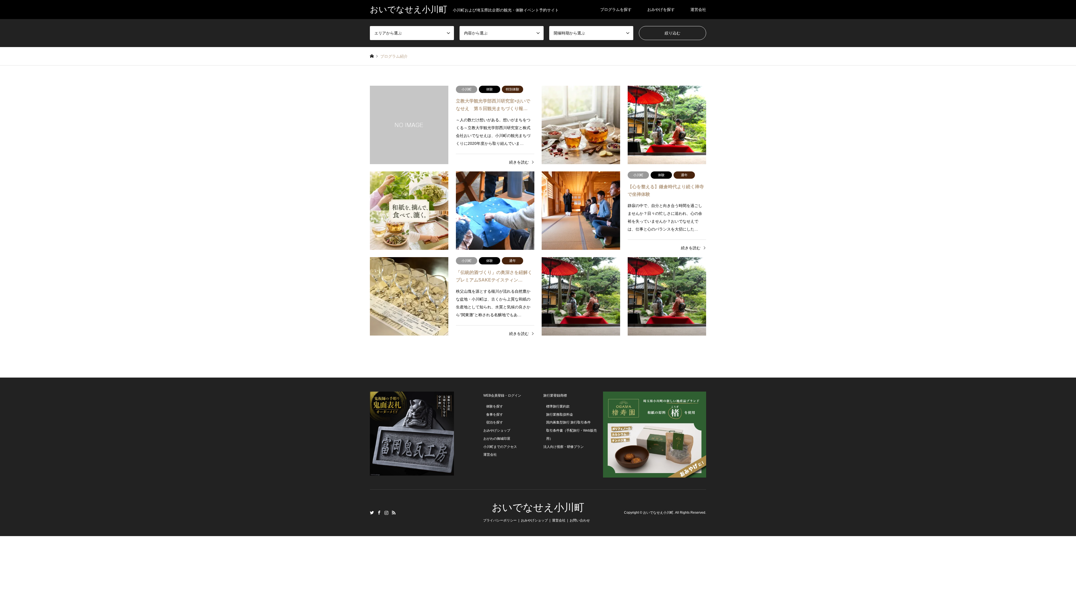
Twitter (372, 513)
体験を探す (494, 406)
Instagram (386, 513)
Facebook (379, 513)
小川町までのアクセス (500, 447)
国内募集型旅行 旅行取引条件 (568, 422)
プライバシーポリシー (500, 520)
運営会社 (698, 9)
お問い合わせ (580, 520)
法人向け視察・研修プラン (563, 447)
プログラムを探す (616, 9)
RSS (394, 513)
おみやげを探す (661, 9)
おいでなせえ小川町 (538, 507)
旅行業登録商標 (555, 395)
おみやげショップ (496, 430)
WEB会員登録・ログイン (502, 395)
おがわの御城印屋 (496, 439)
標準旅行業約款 (558, 406)
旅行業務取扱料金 (559, 414)
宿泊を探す (494, 422)
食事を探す (494, 414)
